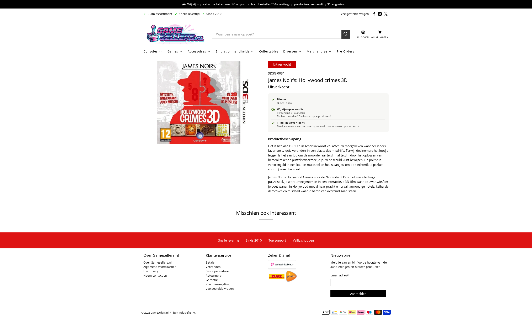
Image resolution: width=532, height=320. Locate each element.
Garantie (212, 280)
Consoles (151, 51)
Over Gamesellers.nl (157, 262)
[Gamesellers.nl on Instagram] (380, 14)
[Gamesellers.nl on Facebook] (374, 14)
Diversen (290, 51)
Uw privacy (151, 271)
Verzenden (213, 267)
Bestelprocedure (217, 271)
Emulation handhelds (233, 51)
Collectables (268, 51)
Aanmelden (358, 294)
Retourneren (214, 275)
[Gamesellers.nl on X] (386, 14)
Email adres (339, 275)
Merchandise (317, 51)
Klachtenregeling (217, 284)
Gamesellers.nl (160, 312)
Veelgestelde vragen (355, 14)
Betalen (211, 262)
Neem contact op (155, 275)
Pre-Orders (345, 51)
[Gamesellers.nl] (175, 34)
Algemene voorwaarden (159, 267)
